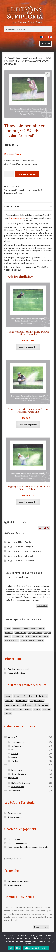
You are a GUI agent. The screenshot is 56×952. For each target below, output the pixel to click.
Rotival (24, 640)
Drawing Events (35, 58)
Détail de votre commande (18, 669)
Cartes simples (17, 746)
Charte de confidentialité (18, 843)
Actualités (44, 528)
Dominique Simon (12, 154)
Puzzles (14, 761)
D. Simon (18, 193)
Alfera (8, 629)
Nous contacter (41, 927)
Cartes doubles (17, 742)
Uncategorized (14, 790)
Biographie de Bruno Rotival (20, 556)
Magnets (14, 757)
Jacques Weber (12, 705)
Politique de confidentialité (36, 948)
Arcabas (16, 629)
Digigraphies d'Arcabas (20, 783)
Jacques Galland (35, 632)
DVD (13, 750)
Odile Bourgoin (11, 640)
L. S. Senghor (18, 636)
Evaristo (9, 632)
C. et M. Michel (28, 629)
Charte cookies (14, 839)
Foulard (14, 753)
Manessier (44, 636)
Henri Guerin (20, 632)
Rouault (32, 640)
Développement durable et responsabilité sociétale (28, 847)
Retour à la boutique (16, 673)
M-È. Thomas (31, 636)
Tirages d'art (21, 58)
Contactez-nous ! (15, 813)
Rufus (40, 640)
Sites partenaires (15, 885)
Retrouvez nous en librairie (18, 881)
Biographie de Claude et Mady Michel (24, 551)
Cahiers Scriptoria (18, 774)
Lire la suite (42, 605)
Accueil (11, 58)
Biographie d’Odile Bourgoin (20, 547)
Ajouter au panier (27, 174)
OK (11, 948)
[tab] (28, 207)
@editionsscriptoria (17, 522)
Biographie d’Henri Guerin (19, 542)
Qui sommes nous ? (16, 817)
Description (11, 206)
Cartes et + (12, 737)
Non (18, 948)
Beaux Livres (16, 770)
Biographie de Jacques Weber (20, 560)
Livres (10, 765)
